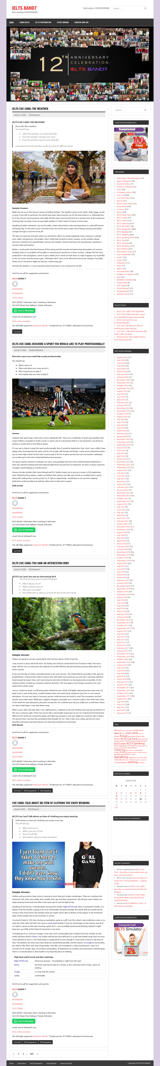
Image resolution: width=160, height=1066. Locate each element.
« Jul (116, 807)
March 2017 (122, 645)
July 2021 (121, 507)
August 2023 (122, 447)
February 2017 (123, 648)
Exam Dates (25, 22)
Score (133, 754)
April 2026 (121, 368)
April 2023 (121, 456)
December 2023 (123, 439)
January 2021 (122, 524)
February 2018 (123, 614)
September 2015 (124, 696)
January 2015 (122, 713)
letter (134, 747)
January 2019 (122, 583)
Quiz (119, 277)
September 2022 (124, 467)
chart (123, 733)
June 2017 (121, 636)
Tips (131, 759)
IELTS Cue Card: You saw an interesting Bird (40, 563)
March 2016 (122, 679)
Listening (119, 749)
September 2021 (124, 501)
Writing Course (123, 294)
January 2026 (122, 377)
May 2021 (121, 512)
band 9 (117, 733)
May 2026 (121, 365)
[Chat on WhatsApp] (23, 312)
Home (11, 22)
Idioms (119, 212)
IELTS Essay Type (124, 215)
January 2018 (122, 617)
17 (116, 799)
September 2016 (124, 662)
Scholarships (122, 282)
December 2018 (123, 586)
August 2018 (122, 597)
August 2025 (122, 391)
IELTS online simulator (21, 321)
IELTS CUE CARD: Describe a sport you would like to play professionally (58, 344)
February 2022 (123, 487)
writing (133, 762)
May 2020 (121, 538)
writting (141, 762)
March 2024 (122, 430)
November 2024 (123, 411)
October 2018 (122, 591)
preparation (138, 750)
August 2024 (122, 416)
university (143, 760)
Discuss (120, 200)
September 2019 (124, 560)
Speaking (121, 757)
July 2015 (121, 701)
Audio (136, 730)
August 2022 (122, 470)
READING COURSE (124, 279)
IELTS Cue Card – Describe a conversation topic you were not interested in (131, 872)
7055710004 (17, 297)
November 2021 (123, 495)
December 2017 (123, 620)
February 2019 (123, 580)
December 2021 (123, 492)
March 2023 (122, 459)
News (119, 265)
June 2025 (121, 397)
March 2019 (122, 577)
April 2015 (121, 710)
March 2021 (122, 518)
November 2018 (123, 588)
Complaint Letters (124, 192)
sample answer (132, 752)
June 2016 (121, 670)
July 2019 (121, 566)
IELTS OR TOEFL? (124, 226)
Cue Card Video (123, 198)
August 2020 (122, 532)
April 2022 (121, 481)
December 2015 (123, 687)
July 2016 (121, 667)
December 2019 (123, 552)
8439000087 (17, 293)
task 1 (127, 760)
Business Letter (123, 184)
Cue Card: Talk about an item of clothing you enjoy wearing (51, 803)
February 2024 (123, 433)
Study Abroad (63, 22)
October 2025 (122, 385)
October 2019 (122, 557)
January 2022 (122, 490)
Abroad (117, 730)
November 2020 (123, 529)
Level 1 (120, 257)
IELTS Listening (123, 223)
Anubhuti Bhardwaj (36, 350)
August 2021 (122, 504)
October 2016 (122, 659)
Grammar (121, 209)
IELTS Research (34, 115)
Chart (119, 189)
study (145, 757)
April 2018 (121, 608)
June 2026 (121, 363)
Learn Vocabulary (124, 254)
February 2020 (123, 546)
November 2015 (123, 690)
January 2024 (122, 436)
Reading (123, 752)
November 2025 (123, 382)
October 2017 (122, 625)
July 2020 (121, 535)
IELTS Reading (122, 232)
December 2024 (123, 408)
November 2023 (123, 442)
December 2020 (123, 526)
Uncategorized (123, 291)
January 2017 (122, 651)
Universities (136, 760)
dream (116, 736)
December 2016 (123, 653)
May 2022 (121, 478)
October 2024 (122, 413)
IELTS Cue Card (129, 738)
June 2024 (121, 422)
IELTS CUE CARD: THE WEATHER (30, 109)
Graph (138, 736)
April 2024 (121, 428)
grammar (132, 736)
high (142, 736)
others (119, 268)
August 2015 (122, 699)
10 (116, 796)
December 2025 (123, 380)
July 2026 (121, 360)
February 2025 (123, 402)
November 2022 (123, 464)
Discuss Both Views (125, 203)
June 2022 (121, 476)
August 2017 (122, 631)
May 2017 (121, 639)
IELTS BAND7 (24, 8)
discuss (140, 733)
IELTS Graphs (122, 217)
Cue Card (17, 331)
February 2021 (123, 521)
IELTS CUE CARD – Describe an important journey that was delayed (130, 889)
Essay (123, 736)
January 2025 (122, 405)
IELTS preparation (43, 22)
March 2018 (122, 611)
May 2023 (121, 453)
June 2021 (121, 509)
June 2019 (121, 569)
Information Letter (124, 251)
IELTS (15, 278)
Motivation (121, 263)
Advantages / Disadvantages (128, 178)
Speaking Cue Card (135, 757)
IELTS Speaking (45, 791)
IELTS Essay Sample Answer (136, 741)
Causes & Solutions (125, 186)
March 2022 (122, 484)
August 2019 (122, 563)
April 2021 (121, 515)
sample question (142, 752)
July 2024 (121, 419)
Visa (115, 763)
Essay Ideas (121, 206)
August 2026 (122, 357)
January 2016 (122, 684)
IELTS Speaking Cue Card (124, 745)
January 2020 (122, 549)
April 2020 (121, 540)
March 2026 (122, 371)
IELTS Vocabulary (124, 246)
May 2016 (121, 673)
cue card (132, 733)
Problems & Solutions (126, 274)
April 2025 (121, 399)
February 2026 (123, 374)
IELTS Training (122, 243)
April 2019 (121, 574)
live (126, 750)
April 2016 (121, 676)
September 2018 (124, 594)
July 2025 (121, 394)
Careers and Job (81, 22)
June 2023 (121, 450)
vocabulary (122, 762)
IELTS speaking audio (125, 237)
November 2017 (123, 622)
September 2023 (124, 445)
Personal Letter (123, 271)
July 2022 (121, 473)
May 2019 (121, 572)
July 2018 (121, 600)
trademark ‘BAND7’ (41, 325)
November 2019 (123, 555)
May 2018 (121, 605)
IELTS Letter (122, 220)
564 (31, 1053)
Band (141, 730)
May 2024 (121, 425)
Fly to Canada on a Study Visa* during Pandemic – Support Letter (130, 881)
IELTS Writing (122, 248)
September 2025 (124, 388)
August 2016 (122, 665)
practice (131, 750)
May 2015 (121, 707)
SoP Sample (122, 285)
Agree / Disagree (124, 181)
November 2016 (123, 656)
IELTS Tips (121, 240)
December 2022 (123, 461)
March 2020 (122, 543)
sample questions (122, 754)
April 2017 (121, 642)
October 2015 (122, 693)
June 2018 (121, 603)
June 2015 (121, 704)
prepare (116, 752)
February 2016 (123, 682)
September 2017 (124, 628)
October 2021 (122, 498)
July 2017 (121, 634)
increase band (126, 747)
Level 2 (120, 260)
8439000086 (17, 289)
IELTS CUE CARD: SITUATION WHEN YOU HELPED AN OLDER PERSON (129, 897)
